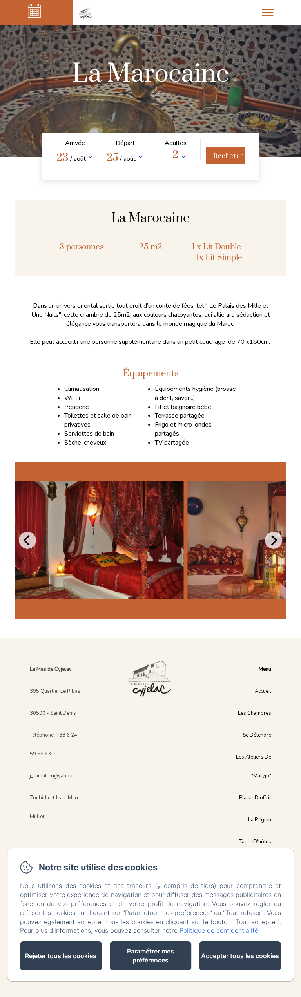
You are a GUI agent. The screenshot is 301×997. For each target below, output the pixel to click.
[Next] (273, 540)
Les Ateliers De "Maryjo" (253, 766)
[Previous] (27, 540)
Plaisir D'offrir (255, 797)
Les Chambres (254, 713)
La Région (259, 819)
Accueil (263, 691)
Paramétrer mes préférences (150, 955)
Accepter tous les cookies (240, 956)
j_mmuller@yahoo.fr (53, 775)
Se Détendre (257, 735)
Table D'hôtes (255, 841)
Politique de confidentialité (219, 930)
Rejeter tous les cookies (60, 956)
